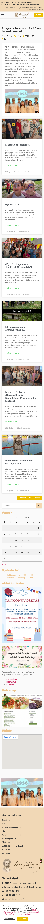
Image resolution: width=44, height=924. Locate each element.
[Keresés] (39, 505)
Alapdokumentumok (10, 827)
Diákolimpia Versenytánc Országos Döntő (19, 462)
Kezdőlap (6, 820)
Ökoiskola (6, 842)
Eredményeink (8, 838)
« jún (4, 565)
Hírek (19, 36)
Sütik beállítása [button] (9, 919)
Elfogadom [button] (22, 919)
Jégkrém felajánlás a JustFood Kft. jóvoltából (18, 266)
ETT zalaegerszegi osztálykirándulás (15, 328)
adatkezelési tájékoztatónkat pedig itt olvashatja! (21, 913)
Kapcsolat (6, 853)
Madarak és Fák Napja (17, 144)
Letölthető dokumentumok (12, 846)
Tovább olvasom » (12, 166)
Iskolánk (5, 824)
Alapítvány (6, 850)
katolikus (10, 685)
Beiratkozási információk (12, 835)
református (11, 682)
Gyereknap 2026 (14, 204)
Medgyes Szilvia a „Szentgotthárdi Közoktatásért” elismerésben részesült (21, 396)
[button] (2, 15)
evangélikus (11, 679)
